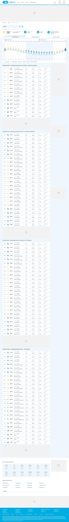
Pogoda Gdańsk (30, 509)
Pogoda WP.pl (5, 22)
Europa (22, 2)
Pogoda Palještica (5, 487)
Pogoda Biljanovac (18, 483)
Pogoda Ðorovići (29, 487)
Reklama (12, 514)
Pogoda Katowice (56, 509)
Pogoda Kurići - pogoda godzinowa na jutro (13, 131)
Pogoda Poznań (17, 511)
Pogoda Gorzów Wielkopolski (45, 509)
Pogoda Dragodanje (5, 483)
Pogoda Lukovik (41, 483)
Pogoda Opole (5, 511)
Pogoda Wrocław (5, 512)
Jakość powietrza (32, 2)
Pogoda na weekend (56, 36)
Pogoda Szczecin (43, 511)
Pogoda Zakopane (18, 512)
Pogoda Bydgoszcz (18, 509)
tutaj (21, 520)
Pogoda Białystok (5, 509)
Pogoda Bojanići (29, 483)
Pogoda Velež (17, 485)
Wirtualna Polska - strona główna (5, 2)
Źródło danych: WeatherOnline (49, 514)
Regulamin (35, 514)
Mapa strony (41, 514)
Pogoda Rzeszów (30, 511)
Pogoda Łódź (43, 510)
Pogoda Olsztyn (56, 510)
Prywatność (21, 514)
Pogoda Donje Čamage (6, 485)
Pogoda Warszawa (56, 511)
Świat (27, 2)
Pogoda (12, 2)
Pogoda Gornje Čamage (42, 485)
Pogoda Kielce (5, 510)
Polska (18, 2)
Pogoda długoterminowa (36, 36)
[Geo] (22, 26)
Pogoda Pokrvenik (18, 487)
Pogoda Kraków (17, 510)
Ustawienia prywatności (28, 514)
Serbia (9, 22)
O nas (17, 514)
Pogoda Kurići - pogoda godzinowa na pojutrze (14, 240)
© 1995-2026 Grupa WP (6, 514)
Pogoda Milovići (29, 485)
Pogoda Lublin (30, 510)
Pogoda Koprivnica (41, 487)
